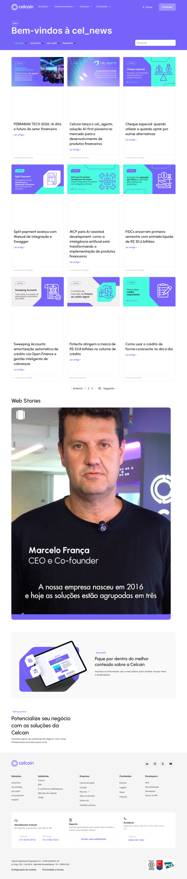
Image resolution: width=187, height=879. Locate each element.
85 (99, 388)
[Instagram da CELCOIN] (156, 764)
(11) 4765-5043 (50, 839)
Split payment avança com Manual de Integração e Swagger (35, 236)
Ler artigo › (19, 134)
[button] (147, 7)
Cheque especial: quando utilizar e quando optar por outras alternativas (146, 129)
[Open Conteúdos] (109, 6)
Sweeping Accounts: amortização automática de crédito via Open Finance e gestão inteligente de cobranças (36, 354)
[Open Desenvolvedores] (74, 6)
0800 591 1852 (136, 840)
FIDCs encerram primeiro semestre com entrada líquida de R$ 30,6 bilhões (149, 236)
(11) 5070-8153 (27, 839)
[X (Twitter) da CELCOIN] (164, 764)
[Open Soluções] (49, 6)
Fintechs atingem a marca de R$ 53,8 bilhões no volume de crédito (93, 349)
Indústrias (43, 776)
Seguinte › (109, 388)
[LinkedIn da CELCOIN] (148, 764)
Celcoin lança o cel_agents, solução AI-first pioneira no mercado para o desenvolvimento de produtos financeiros (91, 134)
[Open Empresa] (91, 6)
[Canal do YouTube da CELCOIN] (172, 764)
